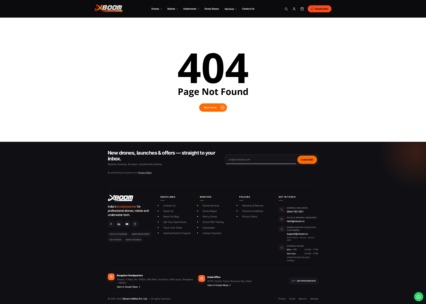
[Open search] (286, 8)
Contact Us (248, 8)
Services (229, 8)
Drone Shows (212, 8)
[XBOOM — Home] (109, 9)
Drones (155, 8)
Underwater (189, 8)
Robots (171, 8)
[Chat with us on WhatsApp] (418, 296)
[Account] (294, 8)
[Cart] (302, 8)
